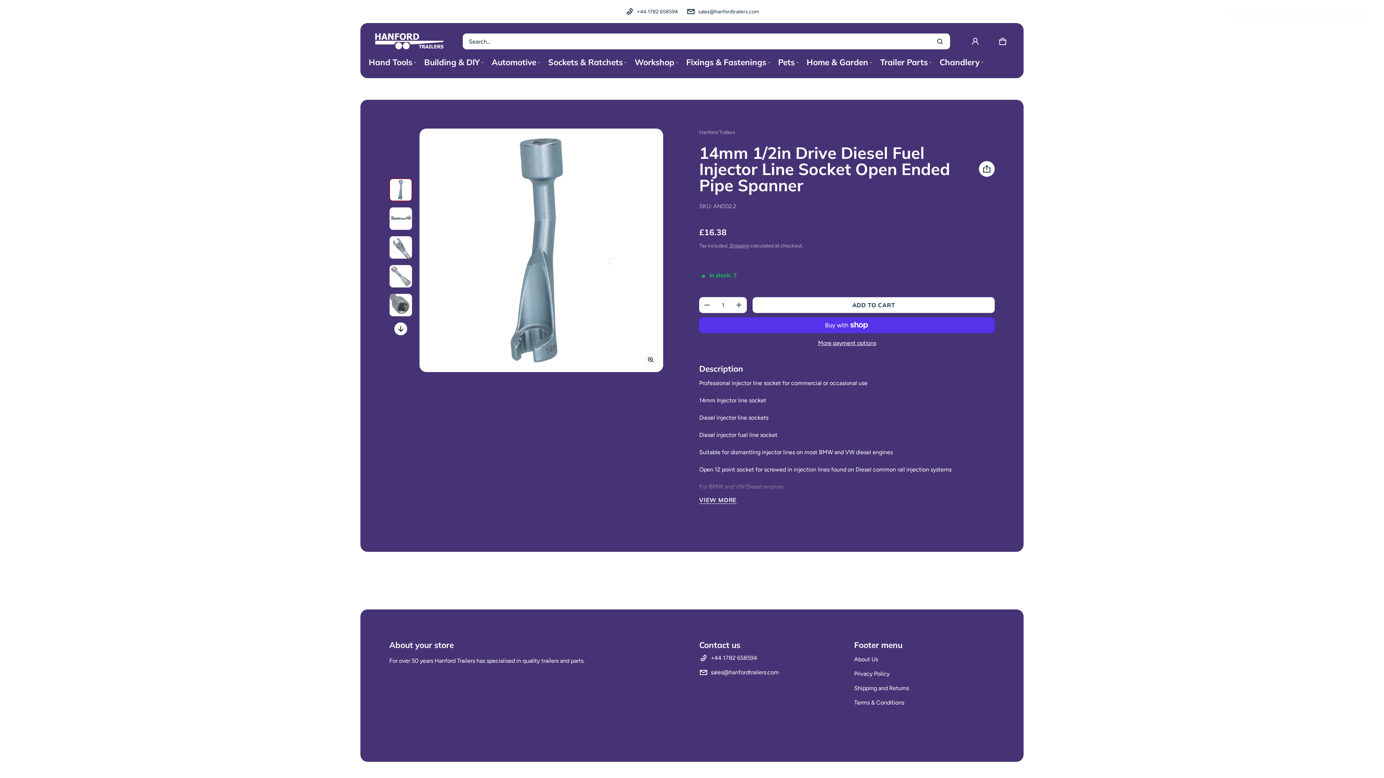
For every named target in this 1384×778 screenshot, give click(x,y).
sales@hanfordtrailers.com (728, 12)
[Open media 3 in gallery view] (400, 247)
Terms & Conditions (879, 702)
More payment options (847, 343)
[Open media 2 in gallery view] (400, 218)
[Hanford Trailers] (409, 41)
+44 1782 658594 (657, 12)
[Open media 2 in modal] (541, 250)
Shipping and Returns (881, 688)
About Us (866, 659)
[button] (1003, 41)
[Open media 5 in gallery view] (400, 305)
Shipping (739, 246)
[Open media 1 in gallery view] (400, 189)
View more (718, 500)
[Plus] (739, 305)
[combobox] (706, 41)
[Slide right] (400, 328)
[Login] (975, 41)
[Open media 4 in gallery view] (400, 276)
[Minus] (707, 305)
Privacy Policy (872, 673)
